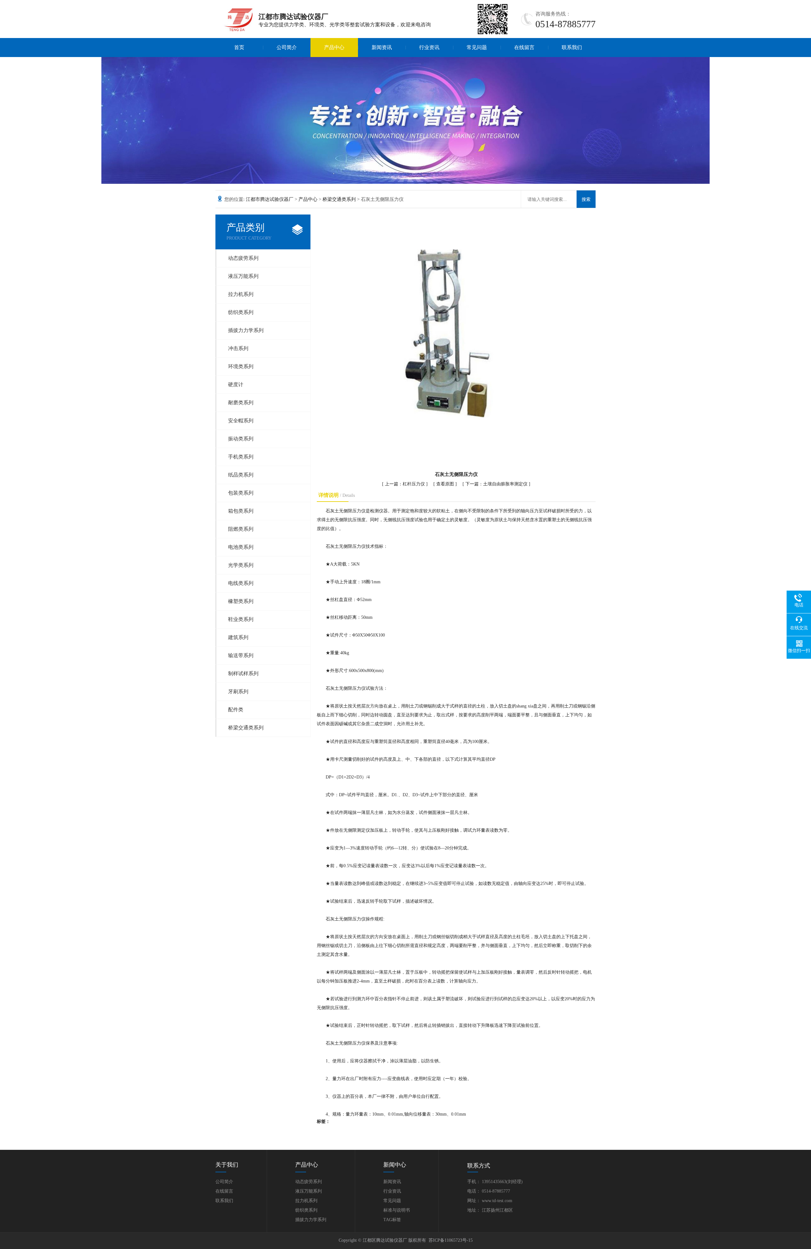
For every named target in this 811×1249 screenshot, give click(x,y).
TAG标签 (392, 1219)
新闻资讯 (382, 47)
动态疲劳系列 (243, 258)
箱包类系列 (240, 511)
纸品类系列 (240, 474)
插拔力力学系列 (246, 330)
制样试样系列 (243, 673)
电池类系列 (240, 547)
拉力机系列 (240, 294)
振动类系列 (240, 438)
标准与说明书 (396, 1210)
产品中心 (334, 47)
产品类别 (249, 231)
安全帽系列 (240, 420)
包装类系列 (240, 493)
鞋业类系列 (240, 619)
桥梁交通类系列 (339, 199)
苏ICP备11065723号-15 (451, 1240)
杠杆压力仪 (414, 484)
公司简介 (287, 47)
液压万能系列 (243, 276)
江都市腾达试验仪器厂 (269, 199)
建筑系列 (238, 637)
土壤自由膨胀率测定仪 (505, 484)
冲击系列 (238, 348)
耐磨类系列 (240, 402)
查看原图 (445, 484)
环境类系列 (240, 366)
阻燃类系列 (240, 529)
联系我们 (572, 47)
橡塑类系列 (240, 601)
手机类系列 (240, 456)
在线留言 (524, 47)
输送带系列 (240, 655)
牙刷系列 (238, 691)
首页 (239, 47)
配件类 (235, 709)
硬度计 (235, 384)
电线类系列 (240, 583)
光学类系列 (240, 565)
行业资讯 (429, 47)
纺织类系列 (240, 312)
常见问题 (477, 47)
